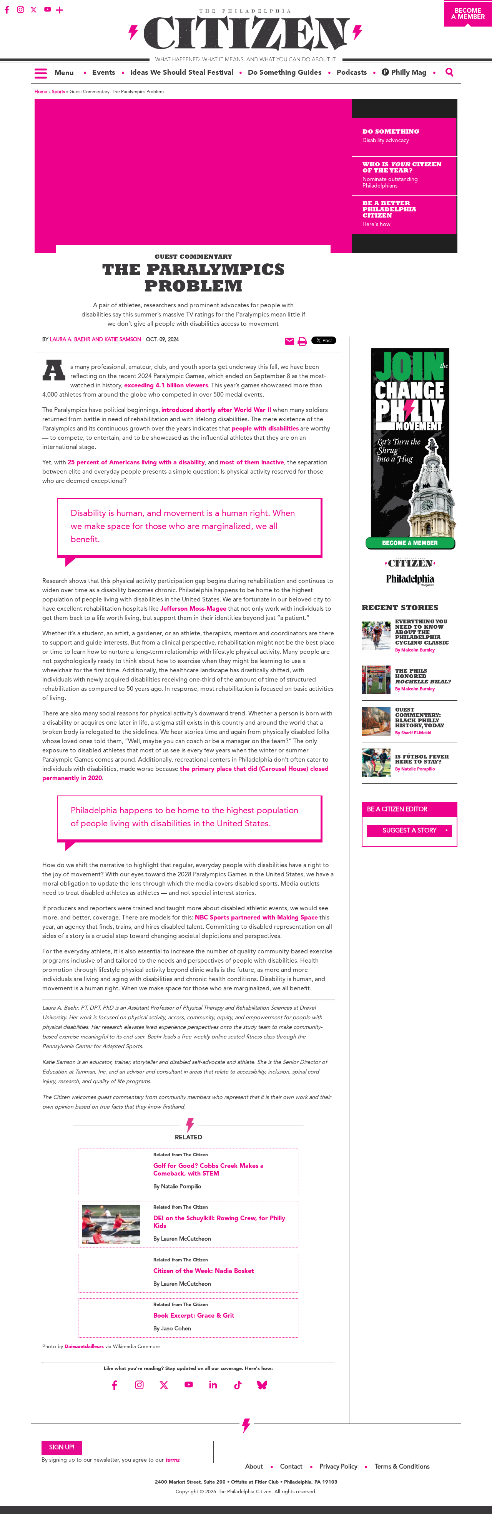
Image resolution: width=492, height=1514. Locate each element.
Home (41, 92)
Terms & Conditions (402, 1467)
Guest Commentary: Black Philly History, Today (419, 718)
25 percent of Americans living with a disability (136, 463)
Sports (58, 92)
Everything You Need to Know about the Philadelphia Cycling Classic (422, 633)
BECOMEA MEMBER (468, 14)
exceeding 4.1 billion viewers (166, 386)
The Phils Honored (423, 677)
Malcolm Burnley (418, 650)
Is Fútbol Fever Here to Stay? (422, 760)
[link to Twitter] (34, 9)
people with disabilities (265, 429)
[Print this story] (302, 341)
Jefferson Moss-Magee (193, 609)
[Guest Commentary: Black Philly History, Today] (376, 721)
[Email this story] (289, 341)
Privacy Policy (338, 1467)
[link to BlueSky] (262, 1385)
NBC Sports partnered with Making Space (256, 918)
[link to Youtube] (47, 9)
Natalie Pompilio (418, 769)
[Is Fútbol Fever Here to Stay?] (376, 763)
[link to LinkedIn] (213, 1385)
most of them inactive (252, 463)
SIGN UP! (61, 1448)
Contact (291, 1467)
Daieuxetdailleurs (85, 1346)
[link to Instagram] (20, 9)
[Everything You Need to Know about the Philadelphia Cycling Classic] (376, 635)
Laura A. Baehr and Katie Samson (95, 339)
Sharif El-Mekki (416, 733)
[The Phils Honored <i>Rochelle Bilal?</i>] (376, 679)
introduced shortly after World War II (216, 410)
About (254, 1467)
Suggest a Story (410, 831)
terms (172, 1460)
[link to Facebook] (7, 9)
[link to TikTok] (237, 1385)
